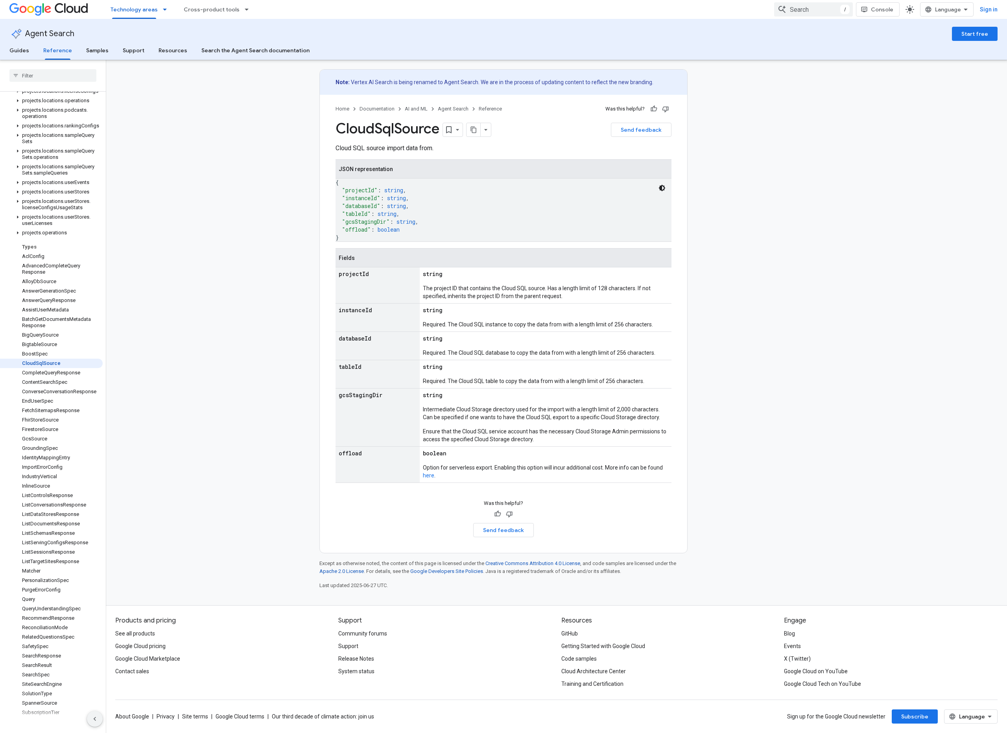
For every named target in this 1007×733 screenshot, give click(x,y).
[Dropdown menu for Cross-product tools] (249, 9)
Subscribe (914, 716)
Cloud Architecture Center (593, 671)
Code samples (579, 659)
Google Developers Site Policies (446, 571)
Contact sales (132, 671)
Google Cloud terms (240, 716)
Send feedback (641, 129)
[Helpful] (654, 109)
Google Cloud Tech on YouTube (822, 684)
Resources (173, 50)
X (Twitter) (797, 659)
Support (133, 50)
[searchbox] (52, 75)
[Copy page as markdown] (474, 129)
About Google (132, 716)
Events (792, 646)
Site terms (195, 716)
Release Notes (356, 659)
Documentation (377, 109)
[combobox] (813, 9)
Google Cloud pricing (140, 646)
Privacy (166, 716)
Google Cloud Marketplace (147, 659)
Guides (19, 50)
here (428, 475)
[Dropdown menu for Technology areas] (167, 9)
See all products (135, 633)
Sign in (989, 9)
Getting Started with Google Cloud (603, 646)
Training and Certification (592, 684)
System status (356, 671)
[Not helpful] (665, 109)
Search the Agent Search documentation (255, 50)
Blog (789, 633)
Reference (57, 50)
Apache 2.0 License (341, 571)
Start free (974, 33)
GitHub (569, 633)
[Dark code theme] (662, 188)
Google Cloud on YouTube (816, 671)
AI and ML (416, 109)
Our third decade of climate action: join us (323, 716)
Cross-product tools (212, 9)
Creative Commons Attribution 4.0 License (532, 563)
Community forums (362, 633)
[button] (51, 100)
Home (342, 109)
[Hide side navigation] (95, 719)
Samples (97, 50)
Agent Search (49, 34)
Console (882, 9)
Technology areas (134, 9)
